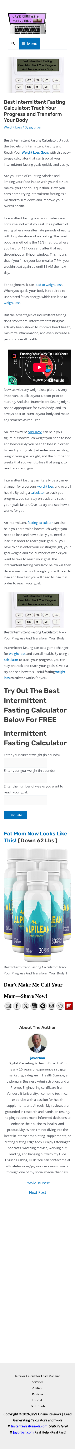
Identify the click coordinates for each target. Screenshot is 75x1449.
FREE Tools (37, 1406)
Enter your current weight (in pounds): (32, 755)
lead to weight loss (48, 284)
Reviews (37, 1394)
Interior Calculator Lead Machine (37, 1376)
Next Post (37, 1192)
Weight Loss (13, 127)
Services (37, 1382)
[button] (13, 43)
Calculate (15, 815)
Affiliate (37, 1388)
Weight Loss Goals (35, 152)
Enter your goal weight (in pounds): (29, 770)
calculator (35, 432)
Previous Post (37, 1183)
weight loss (12, 302)
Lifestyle (37, 1400)
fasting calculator (40, 522)
